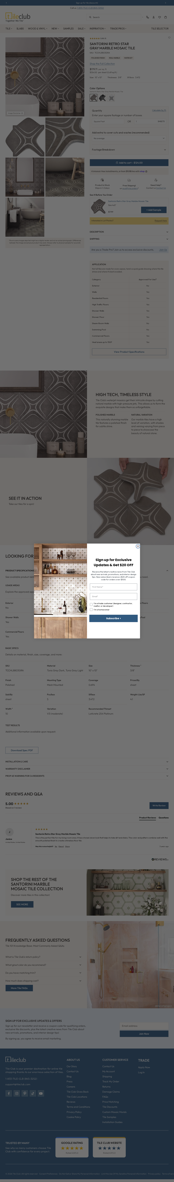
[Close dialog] (138, 546)
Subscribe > (113, 618)
